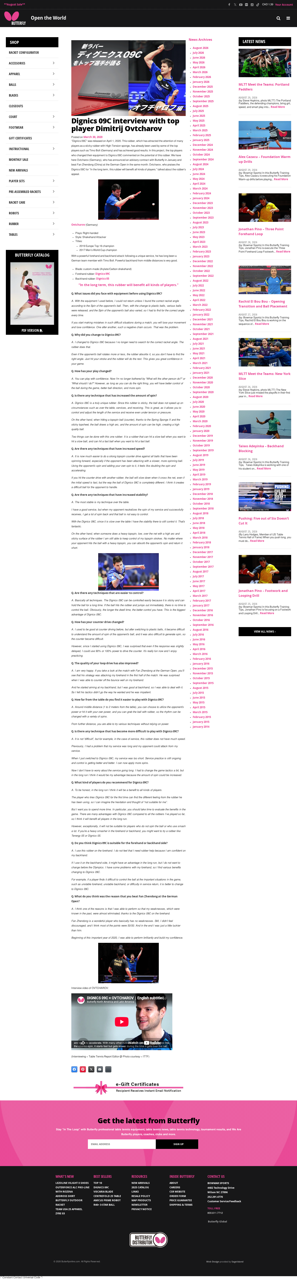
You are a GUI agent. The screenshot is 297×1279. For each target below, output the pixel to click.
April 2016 (199, 649)
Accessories (17, 63)
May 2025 (198, 120)
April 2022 (199, 300)
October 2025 (201, 96)
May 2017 (198, 586)
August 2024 (200, 164)
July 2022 (198, 285)
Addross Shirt (65, 1196)
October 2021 (201, 329)
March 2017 (200, 596)
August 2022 (200, 280)
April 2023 (199, 242)
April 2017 (199, 591)
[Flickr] (246, 4)
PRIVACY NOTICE (142, 1209)
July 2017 (198, 576)
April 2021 (199, 358)
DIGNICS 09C (101, 1187)
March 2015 (200, 712)
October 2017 (201, 562)
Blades (13, 95)
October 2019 (201, 445)
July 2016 (198, 634)
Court (13, 117)
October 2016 (201, 620)
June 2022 (199, 290)
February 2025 (202, 135)
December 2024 (203, 145)
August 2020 (200, 397)
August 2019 (200, 455)
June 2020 (199, 406)
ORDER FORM (178, 1196)
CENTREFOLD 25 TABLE (107, 1196)
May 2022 (198, 295)
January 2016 (201, 663)
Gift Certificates (20, 138)
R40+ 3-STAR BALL (104, 1204)
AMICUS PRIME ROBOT (107, 1200)
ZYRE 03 (60, 1213)
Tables (13, 234)
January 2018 (201, 547)
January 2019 (201, 489)
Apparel (14, 74)
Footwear (16, 127)
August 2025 (200, 106)
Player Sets (17, 181)
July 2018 (198, 518)
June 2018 (199, 523)
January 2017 (201, 605)
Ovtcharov (78, 224)
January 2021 (201, 373)
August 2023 (200, 222)
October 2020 (201, 387)
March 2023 (200, 246)
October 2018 (201, 503)
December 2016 (203, 610)
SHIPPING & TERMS (181, 1204)
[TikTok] (257, 4)
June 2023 (199, 232)
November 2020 (203, 382)
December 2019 (203, 436)
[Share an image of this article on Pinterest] (83, 1069)
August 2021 (200, 339)
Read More (278, 107)
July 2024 (198, 169)
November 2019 (203, 440)
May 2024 (198, 179)
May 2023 (198, 237)
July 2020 (198, 402)
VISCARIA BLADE (103, 1191)
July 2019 (198, 460)
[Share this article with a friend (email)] (100, 1069)
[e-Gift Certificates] (128, 1088)
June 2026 (199, 57)
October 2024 (201, 154)
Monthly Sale (18, 159)
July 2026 (198, 53)
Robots (14, 213)
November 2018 (203, 499)
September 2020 (203, 392)
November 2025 (203, 91)
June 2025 (199, 116)
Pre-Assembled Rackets (25, 191)
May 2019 (198, 470)
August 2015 (200, 688)
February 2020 (202, 426)
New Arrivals (18, 170)
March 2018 (200, 537)
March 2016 (200, 654)
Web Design (212, 1261)
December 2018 (203, 494)
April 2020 (199, 416)
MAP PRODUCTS (141, 1200)
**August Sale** (14, 4)
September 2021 (203, 334)
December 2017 (203, 552)
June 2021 (199, 348)
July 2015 (198, 693)
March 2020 (200, 421)
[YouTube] (240, 4)
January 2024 (201, 198)
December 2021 (203, 319)
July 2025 (198, 111)
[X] (235, 4)
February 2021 (202, 368)
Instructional (19, 149)
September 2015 (203, 683)
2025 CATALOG (140, 1187)
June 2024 (199, 174)
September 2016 (203, 625)
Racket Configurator (24, 52)
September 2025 (203, 101)
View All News (264, 631)
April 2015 (199, 707)
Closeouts (16, 106)
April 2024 (199, 183)
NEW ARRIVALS (141, 1183)
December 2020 (203, 377)
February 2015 (202, 717)
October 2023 (201, 213)
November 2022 (203, 266)
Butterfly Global (217, 1221)
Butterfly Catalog (32, 255)
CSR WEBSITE (177, 1191)
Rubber (14, 224)
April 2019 (199, 474)
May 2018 (198, 528)
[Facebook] (229, 4)
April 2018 (199, 533)
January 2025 (201, 140)
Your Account (284, 4)
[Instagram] (252, 4)
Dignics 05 (102, 278)
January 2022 (201, 314)
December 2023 (203, 203)
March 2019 (200, 479)
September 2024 (203, 159)
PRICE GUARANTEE (181, 1200)
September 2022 (203, 276)
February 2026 (202, 77)
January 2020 (201, 431)
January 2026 (201, 82)
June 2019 (199, 465)
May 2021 (198, 353)
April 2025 (199, 125)
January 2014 (201, 726)
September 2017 (203, 566)
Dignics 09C (102, 274)
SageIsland (237, 1261)
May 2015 (198, 702)
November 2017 (203, 557)
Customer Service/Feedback (224, 1201)
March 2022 (200, 305)
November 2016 (203, 615)
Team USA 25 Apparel (69, 1209)
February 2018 (202, 542)
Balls (12, 84)
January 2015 (201, 722)
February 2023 (202, 251)
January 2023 (201, 256)
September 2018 (203, 508)
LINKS (135, 1191)
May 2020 (198, 411)
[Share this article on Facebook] (74, 1069)
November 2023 (203, 208)
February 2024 (202, 193)
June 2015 (199, 697)
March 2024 (200, 188)
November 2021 (203, 324)
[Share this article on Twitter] (91, 1069)
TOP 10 (98, 1183)
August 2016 (200, 630)
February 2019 (202, 484)
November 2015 (203, 673)
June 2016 (199, 639)
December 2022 (203, 261)
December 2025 (203, 86)
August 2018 (200, 513)
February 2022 (202, 310)
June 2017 (199, 581)
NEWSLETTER (139, 1204)
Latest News (254, 41)
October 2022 (201, 271)
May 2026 (198, 62)
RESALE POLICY (141, 1196)
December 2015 (203, 668)
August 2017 (200, 571)
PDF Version (31, 330)
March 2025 (200, 130)
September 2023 (203, 217)
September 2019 (203, 450)
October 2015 (201, 678)
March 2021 (200, 363)
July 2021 (198, 343)
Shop (14, 42)
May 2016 (198, 644)
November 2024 (203, 150)
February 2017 (202, 600)
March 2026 (200, 72)
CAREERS (175, 1187)
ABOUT (174, 1183)
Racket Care (17, 202)
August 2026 (200, 48)
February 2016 (202, 659)
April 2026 (199, 67)
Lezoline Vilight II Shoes (72, 1183)
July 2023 (198, 227)
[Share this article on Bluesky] (108, 1069)
